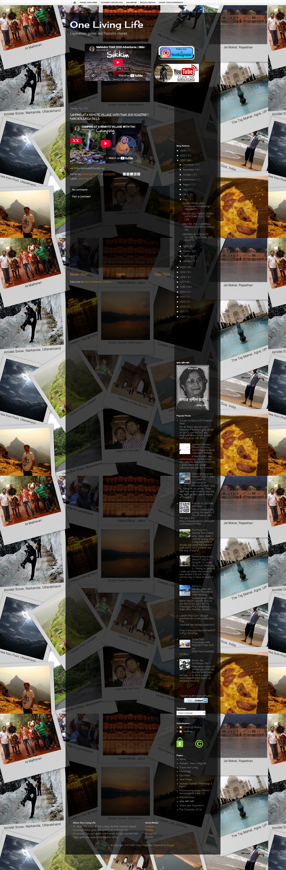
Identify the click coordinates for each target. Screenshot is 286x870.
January (187, 261)
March (187, 251)
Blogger (171, 845)
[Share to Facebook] (135, 174)
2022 (183, 156)
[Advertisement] (124, 95)
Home (75, 2)
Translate (201, 717)
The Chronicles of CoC (190, 810)
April (186, 246)
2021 (183, 160)
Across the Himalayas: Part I (201, 662)
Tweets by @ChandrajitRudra (196, 696)
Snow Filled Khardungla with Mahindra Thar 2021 (203, 642)
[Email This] (124, 174)
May (185, 199)
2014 (183, 297)
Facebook (150, 826)
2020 (183, 267)
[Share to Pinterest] (138, 174)
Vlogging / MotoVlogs (112, 2)
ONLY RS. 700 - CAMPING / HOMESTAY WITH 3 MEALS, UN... (198, 227)
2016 (183, 287)
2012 (183, 307)
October (187, 175)
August (187, 185)
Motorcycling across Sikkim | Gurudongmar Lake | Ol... (195, 792)
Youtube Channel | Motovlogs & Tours (195, 785)
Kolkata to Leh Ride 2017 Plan (202, 505)
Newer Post (78, 274)
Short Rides (185, 779)
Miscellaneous (148, 2)
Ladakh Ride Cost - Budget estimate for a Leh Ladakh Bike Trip (196, 618)
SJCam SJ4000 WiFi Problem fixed (195, 422)
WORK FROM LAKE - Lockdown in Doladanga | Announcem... (197, 206)
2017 (183, 282)
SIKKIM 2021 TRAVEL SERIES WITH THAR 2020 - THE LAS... (198, 216)
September (189, 180)
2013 (183, 302)
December (189, 165)
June (186, 194)
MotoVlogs (185, 771)
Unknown (187, 731)
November (189, 170)
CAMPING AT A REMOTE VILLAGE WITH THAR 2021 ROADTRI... (197, 237)
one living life (85, 179)
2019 (183, 272)
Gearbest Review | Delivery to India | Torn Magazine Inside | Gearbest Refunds (203, 449)
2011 (182, 312)
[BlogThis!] (127, 174)
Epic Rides (184, 775)
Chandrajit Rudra (191, 727)
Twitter (149, 837)
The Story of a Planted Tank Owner (203, 531)
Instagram (151, 834)
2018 (183, 277)
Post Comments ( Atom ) (98, 282)
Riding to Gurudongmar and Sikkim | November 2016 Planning (202, 591)
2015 (183, 292)
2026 (183, 151)
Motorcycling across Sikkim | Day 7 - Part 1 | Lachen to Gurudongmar (203, 478)
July (185, 189)
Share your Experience (171, 2)
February (188, 256)
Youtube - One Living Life (192, 763)
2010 (183, 317)
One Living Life (106, 24)
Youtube (149, 830)
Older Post (162, 274)
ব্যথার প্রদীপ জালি (131, 2)
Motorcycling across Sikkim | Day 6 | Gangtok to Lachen (202, 559)
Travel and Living (88, 2)
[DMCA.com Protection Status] (193, 749)
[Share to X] (131, 174)
